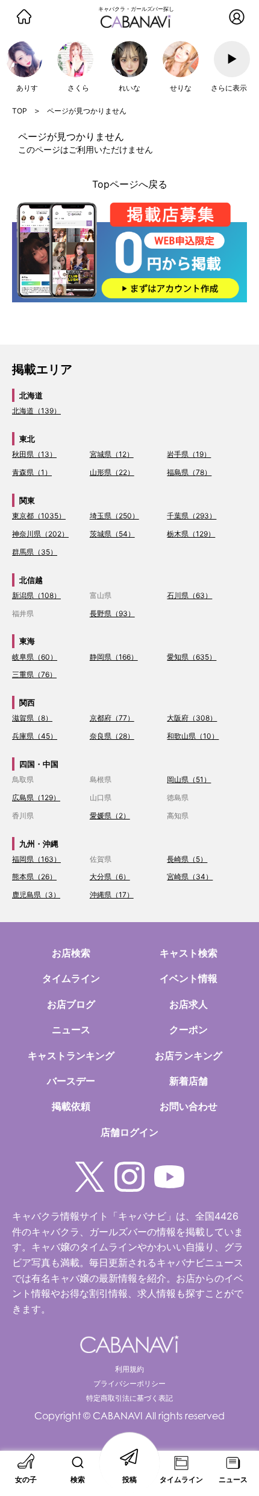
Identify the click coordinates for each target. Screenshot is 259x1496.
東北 (27, 439)
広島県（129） (36, 797)
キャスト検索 (188, 953)
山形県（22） (112, 472)
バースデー (71, 1081)
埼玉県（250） (114, 515)
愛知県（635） (191, 656)
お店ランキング (188, 1055)
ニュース (71, 1029)
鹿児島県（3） (36, 894)
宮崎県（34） (190, 876)
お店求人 (188, 1004)
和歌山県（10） (193, 735)
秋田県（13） (34, 454)
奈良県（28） (112, 735)
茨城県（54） (112, 533)
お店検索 (71, 953)
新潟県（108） (36, 595)
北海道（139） (36, 410)
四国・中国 (38, 764)
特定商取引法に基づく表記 (129, 1397)
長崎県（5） (187, 859)
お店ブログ (71, 1004)
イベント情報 (188, 978)
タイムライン (71, 978)
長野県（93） (112, 613)
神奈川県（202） (40, 533)
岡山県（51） (189, 779)
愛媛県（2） (110, 815)
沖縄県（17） (112, 894)
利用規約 (129, 1368)
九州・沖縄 (38, 843)
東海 (27, 641)
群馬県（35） (34, 551)
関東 (27, 500)
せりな (181, 87)
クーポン (188, 1029)
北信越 (31, 580)
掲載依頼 (71, 1106)
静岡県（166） (114, 656)
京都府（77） (112, 717)
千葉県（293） (191, 515)
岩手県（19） (189, 454)
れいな (129, 87)
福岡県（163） (36, 859)
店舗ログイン (129, 1132)
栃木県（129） (191, 533)
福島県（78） (189, 472)
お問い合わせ (188, 1106)
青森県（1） (32, 472)
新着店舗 (188, 1081)
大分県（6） (110, 876)
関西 (27, 702)
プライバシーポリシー (129, 1383)
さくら (78, 87)
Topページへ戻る (129, 184)
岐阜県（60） (34, 656)
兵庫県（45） (34, 735)
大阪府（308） (192, 717)
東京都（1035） (39, 515)
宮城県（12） (112, 454)
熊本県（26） (34, 876)
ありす (27, 87)
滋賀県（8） (32, 717)
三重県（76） (34, 674)
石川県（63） (189, 595)
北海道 (31, 395)
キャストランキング (71, 1055)
